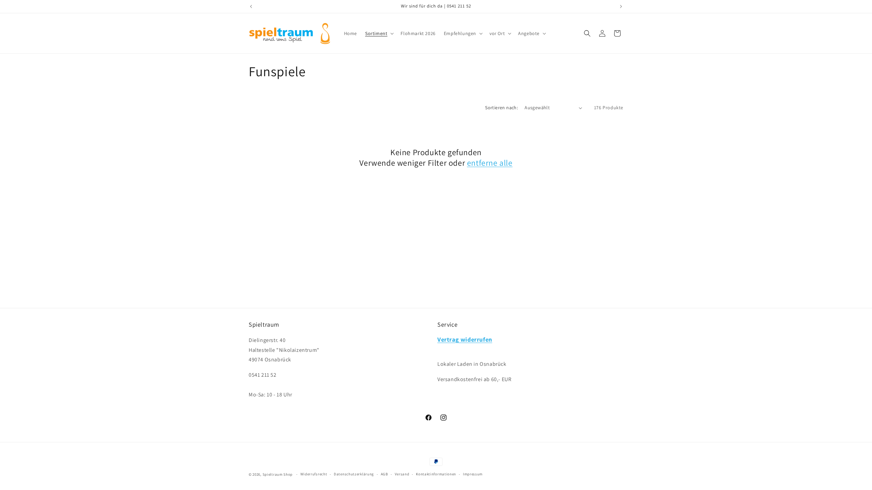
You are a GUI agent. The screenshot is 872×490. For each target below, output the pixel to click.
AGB (384, 474)
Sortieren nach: (501, 107)
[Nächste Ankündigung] (620, 6)
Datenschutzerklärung (354, 474)
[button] (378, 33)
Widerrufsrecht (313, 474)
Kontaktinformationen (436, 474)
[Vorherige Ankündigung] (251, 6)
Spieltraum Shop (278, 474)
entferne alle (490, 163)
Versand (402, 474)
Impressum (473, 474)
